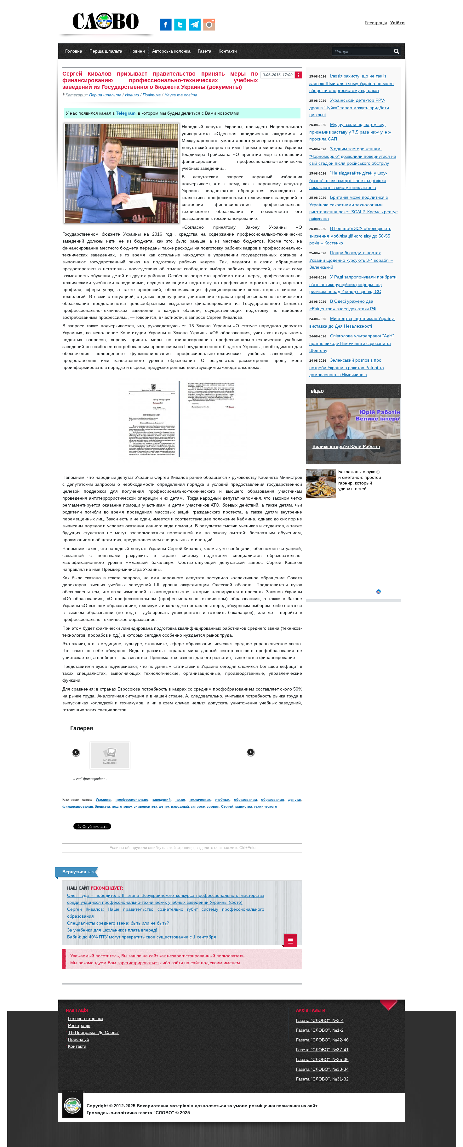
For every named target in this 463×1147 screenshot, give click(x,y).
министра (243, 806)
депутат (294, 799)
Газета (204, 51)
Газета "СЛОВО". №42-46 (322, 1039)
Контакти (228, 51)
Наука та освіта (180, 95)
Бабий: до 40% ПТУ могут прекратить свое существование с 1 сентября (141, 936)
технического (265, 806)
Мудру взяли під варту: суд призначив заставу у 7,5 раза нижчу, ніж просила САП (350, 131)
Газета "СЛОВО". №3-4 (320, 1020)
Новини (137, 51)
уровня (213, 806)
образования (272, 799)
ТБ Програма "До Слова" (93, 1032)
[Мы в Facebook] (167, 25)
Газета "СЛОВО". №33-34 (322, 1069)
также (180, 799)
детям (164, 806)
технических (200, 799)
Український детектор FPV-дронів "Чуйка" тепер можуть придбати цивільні (349, 107)
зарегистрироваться (138, 962)
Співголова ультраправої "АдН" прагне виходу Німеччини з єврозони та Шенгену (351, 343)
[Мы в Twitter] (181, 25)
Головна (73, 51)
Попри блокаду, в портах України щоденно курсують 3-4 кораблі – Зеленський (351, 260)
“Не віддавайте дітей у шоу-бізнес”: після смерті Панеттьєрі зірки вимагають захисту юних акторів (348, 180)
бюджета (102, 806)
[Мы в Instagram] (210, 25)
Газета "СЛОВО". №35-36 (322, 1059)
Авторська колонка (171, 51)
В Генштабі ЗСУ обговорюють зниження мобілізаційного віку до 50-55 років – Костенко (350, 235)
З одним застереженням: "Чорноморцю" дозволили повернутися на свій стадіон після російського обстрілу (352, 156)
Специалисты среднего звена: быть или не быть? (118, 923)
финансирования (77, 806)
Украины (103, 799)
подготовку (122, 806)
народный (180, 806)
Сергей (227, 806)
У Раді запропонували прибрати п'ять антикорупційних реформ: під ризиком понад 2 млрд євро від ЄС (353, 284)
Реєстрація (376, 22)
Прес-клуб (78, 1039)
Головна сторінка (85, 1018)
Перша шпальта (105, 51)
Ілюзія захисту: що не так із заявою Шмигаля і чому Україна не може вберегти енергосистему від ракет (351, 83)
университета (145, 806)
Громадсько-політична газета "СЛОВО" (106, 21)
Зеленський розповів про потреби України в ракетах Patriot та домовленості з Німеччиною (346, 367)
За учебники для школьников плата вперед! (112, 929)
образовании (245, 799)
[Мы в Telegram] (196, 25)
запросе (198, 806)
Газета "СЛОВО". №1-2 (320, 1030)
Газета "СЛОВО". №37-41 (322, 1049)
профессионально (132, 799)
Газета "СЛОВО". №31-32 (322, 1078)
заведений (161, 799)
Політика (152, 95)
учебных (222, 799)
